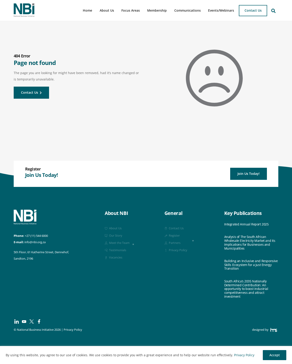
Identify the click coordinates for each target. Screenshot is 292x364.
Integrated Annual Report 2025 (246, 224)
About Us (107, 10)
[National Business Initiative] (24, 15)
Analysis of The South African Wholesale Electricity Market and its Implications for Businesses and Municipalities (249, 242)
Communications (187, 10)
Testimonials (117, 250)
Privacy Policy (244, 355)
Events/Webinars (221, 10)
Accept (274, 355)
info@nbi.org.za (35, 242)
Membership (157, 10)
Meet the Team (119, 243)
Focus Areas (130, 10)
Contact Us (253, 10)
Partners (174, 243)
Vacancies (115, 257)
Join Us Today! (248, 173)
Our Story (115, 236)
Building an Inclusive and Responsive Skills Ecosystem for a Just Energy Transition (251, 265)
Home (87, 10)
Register (174, 236)
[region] (146, 355)
